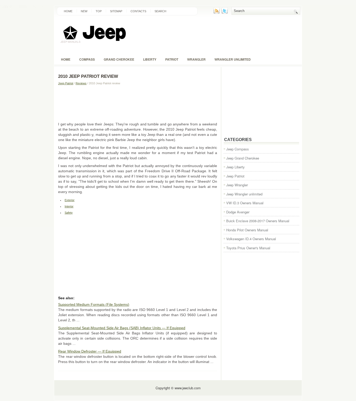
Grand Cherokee (119, 59)
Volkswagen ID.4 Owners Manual (251, 238)
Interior (69, 206)
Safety (69, 212)
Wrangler (196, 59)
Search (160, 11)
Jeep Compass (237, 149)
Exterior (70, 200)
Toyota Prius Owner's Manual (248, 247)
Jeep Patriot (65, 83)
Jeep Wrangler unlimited (244, 194)
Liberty (149, 59)
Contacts (138, 11)
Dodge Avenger (237, 211)
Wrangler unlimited (232, 59)
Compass (87, 59)
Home (68, 11)
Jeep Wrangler (237, 184)
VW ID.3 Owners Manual (244, 202)
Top (99, 11)
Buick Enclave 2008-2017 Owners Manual (257, 220)
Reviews (81, 83)
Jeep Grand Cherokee (242, 158)
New (84, 11)
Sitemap (116, 11)
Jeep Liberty (235, 166)
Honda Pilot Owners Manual (247, 229)
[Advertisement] (137, 103)
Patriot (171, 59)
